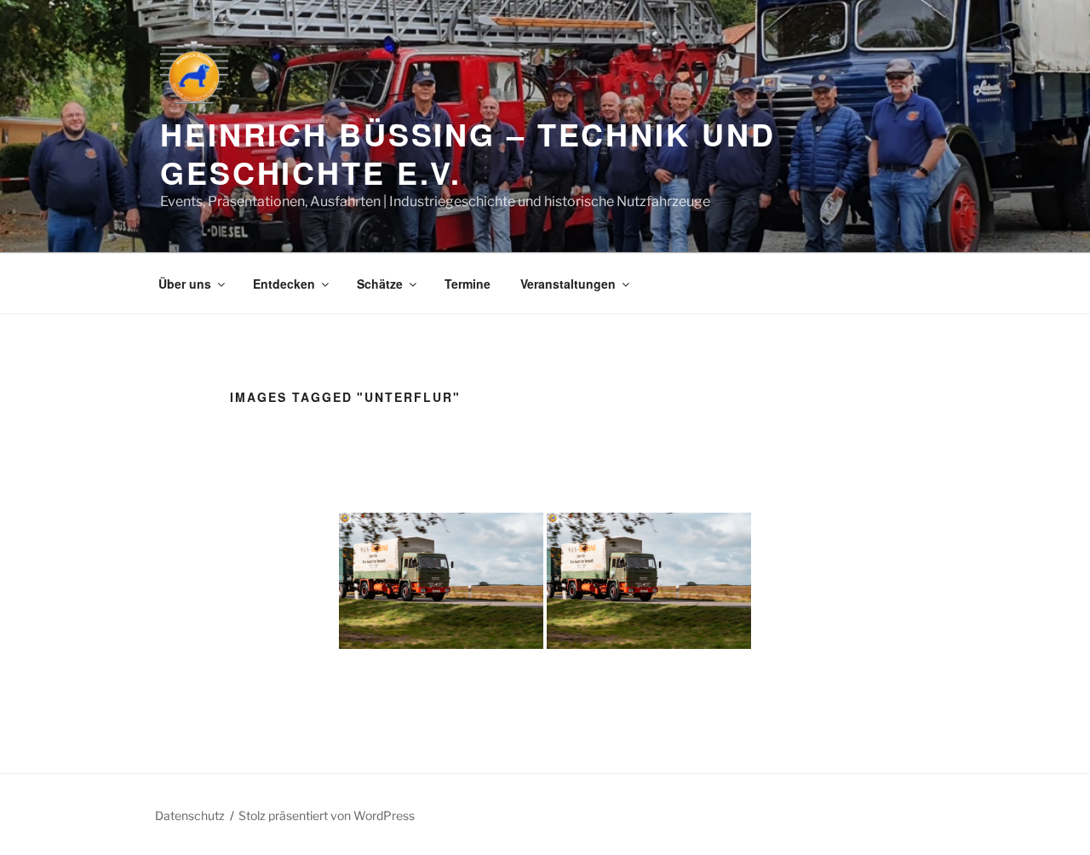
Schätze (380, 283)
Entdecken (284, 283)
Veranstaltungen (568, 283)
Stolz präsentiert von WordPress (326, 815)
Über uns (184, 283)
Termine (467, 283)
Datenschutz (190, 815)
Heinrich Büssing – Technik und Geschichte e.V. (467, 153)
